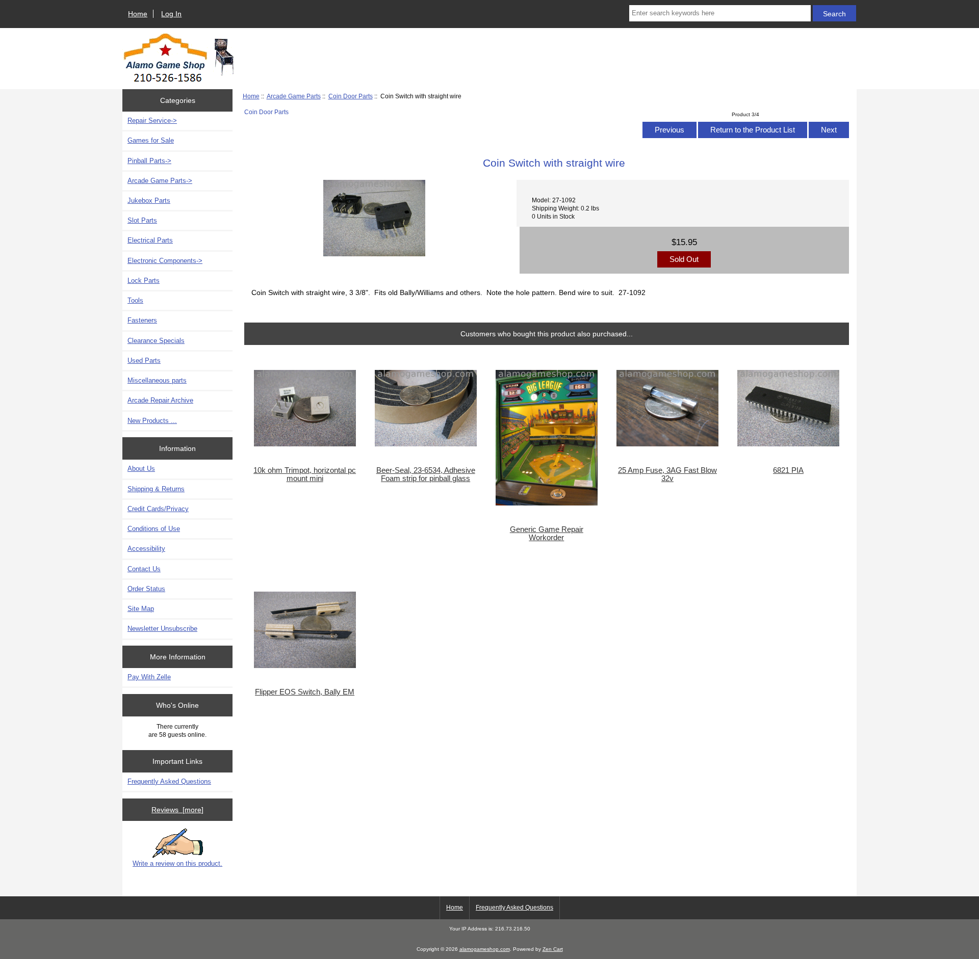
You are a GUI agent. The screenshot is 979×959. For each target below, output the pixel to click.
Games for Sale (150, 140)
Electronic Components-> (164, 260)
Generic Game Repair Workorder (546, 533)
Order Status (146, 589)
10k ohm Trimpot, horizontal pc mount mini (304, 474)
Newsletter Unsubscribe (162, 628)
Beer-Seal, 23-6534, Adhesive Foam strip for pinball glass (425, 474)
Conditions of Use (153, 528)
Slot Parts (142, 220)
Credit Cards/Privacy (158, 509)
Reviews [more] (177, 810)
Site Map (140, 608)
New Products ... (152, 420)
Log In (171, 14)
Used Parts (144, 360)
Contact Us (144, 569)
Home (137, 14)
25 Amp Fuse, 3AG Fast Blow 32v (667, 474)
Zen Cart (553, 949)
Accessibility (146, 548)
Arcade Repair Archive (160, 400)
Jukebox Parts (148, 200)
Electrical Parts (150, 240)
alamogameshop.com (484, 949)
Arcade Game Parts (294, 96)
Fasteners (142, 320)
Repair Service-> (152, 120)
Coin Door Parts (350, 96)
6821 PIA (788, 470)
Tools (135, 300)
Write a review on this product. (177, 863)
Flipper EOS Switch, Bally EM (304, 692)
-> (159, 180)
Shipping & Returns (156, 489)
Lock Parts (143, 280)
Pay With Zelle (149, 677)
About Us (141, 468)
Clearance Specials (156, 340)
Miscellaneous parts (157, 380)
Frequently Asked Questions (169, 781)
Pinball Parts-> (149, 161)
